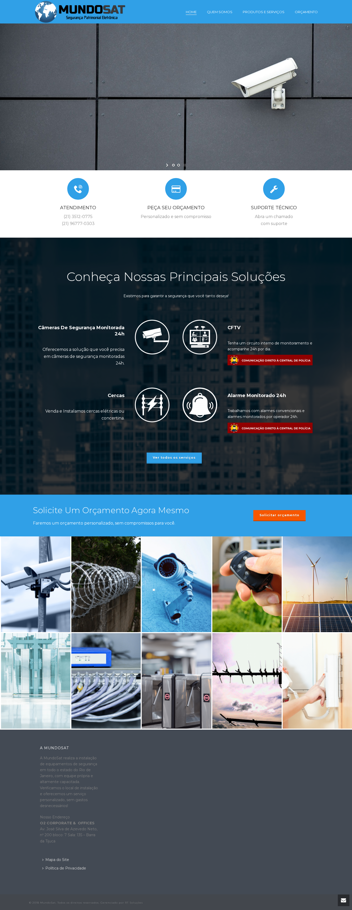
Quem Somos (219, 12)
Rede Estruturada (106, 651)
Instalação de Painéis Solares (317, 552)
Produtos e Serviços (263, 12)
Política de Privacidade (65, 868)
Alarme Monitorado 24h (257, 395)
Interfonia (317, 651)
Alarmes (247, 555)
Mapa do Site (57, 859)
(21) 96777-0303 (78, 223)
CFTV (234, 328)
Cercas (116, 395)
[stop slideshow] (184, 165)
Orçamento (306, 12)
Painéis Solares (317, 563)
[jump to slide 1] (173, 165)
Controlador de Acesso (177, 649)
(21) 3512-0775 (78, 216)
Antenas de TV (247, 651)
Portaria (35, 651)
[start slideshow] (167, 165)
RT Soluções (134, 902)
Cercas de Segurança (106, 555)
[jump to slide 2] (178, 165)
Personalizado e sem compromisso (176, 216)
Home (191, 12)
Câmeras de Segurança (176, 555)
